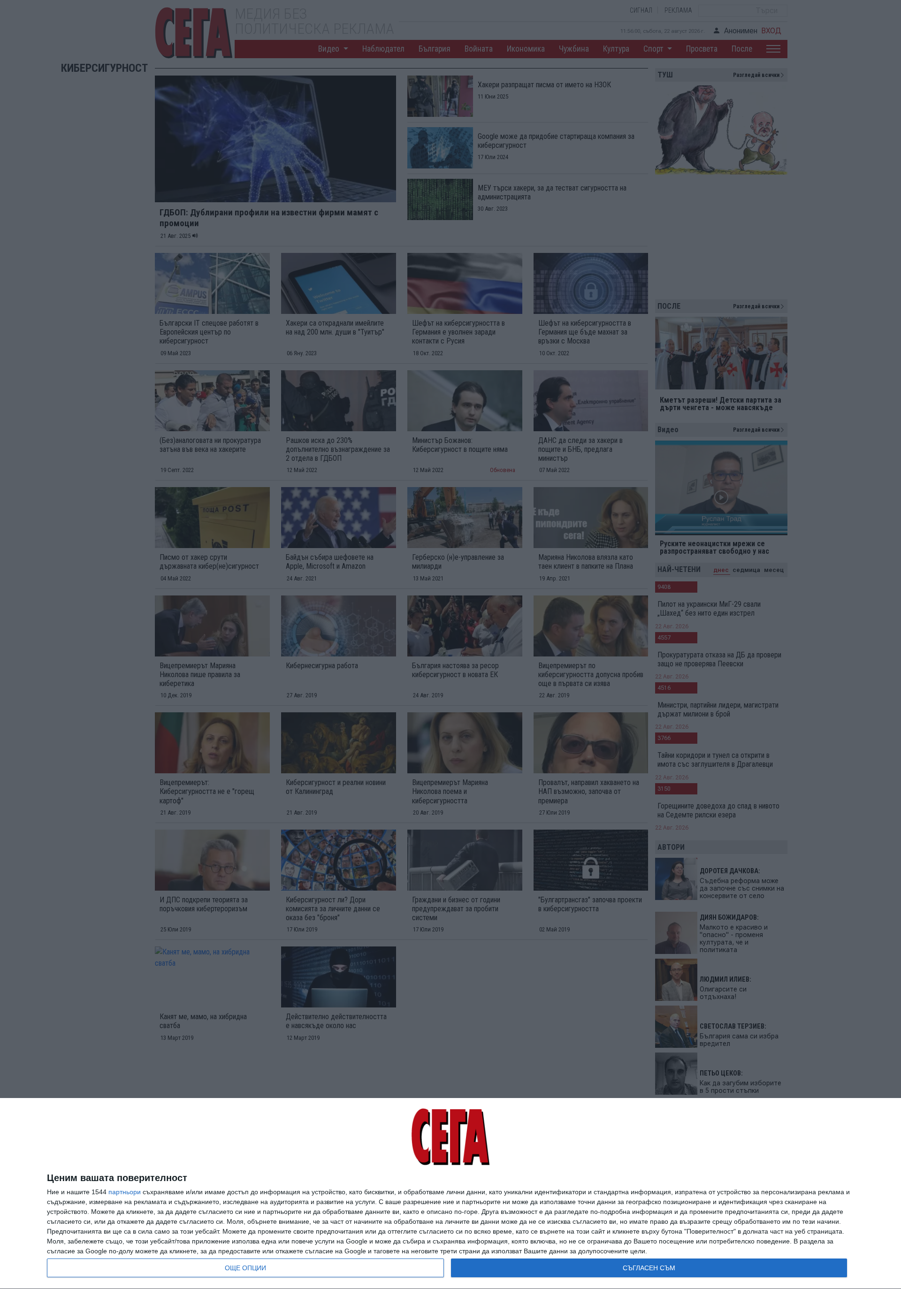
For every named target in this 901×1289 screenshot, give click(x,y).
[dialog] (450, 1193)
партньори (124, 1192)
